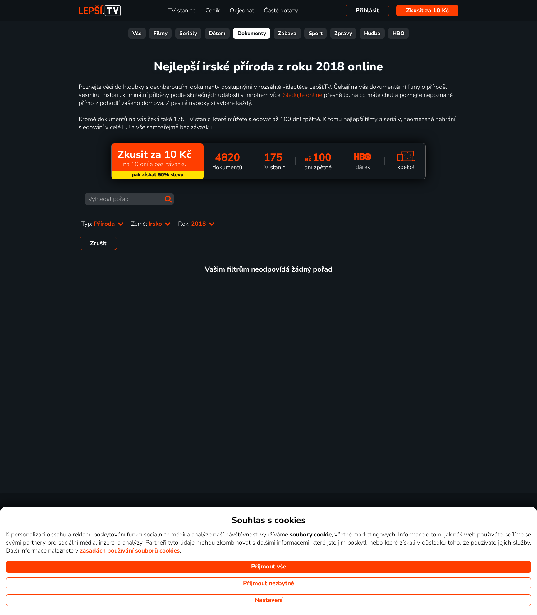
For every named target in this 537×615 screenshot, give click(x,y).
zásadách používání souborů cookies (130, 551)
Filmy (161, 33)
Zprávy (343, 33)
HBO (398, 33)
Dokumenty (251, 33)
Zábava (287, 33)
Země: (147, 224)
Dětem (217, 33)
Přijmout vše (268, 567)
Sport (316, 33)
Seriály (188, 33)
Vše (136, 33)
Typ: (99, 224)
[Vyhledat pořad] (168, 199)
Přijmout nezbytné (268, 583)
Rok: (193, 224)
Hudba (372, 33)
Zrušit (98, 243)
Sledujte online (302, 95)
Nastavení (268, 600)
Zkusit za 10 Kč (427, 11)
